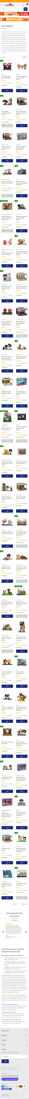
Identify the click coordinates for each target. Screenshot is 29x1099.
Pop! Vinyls (23, 998)
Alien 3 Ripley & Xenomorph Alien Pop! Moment (6, 113)
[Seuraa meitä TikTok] (17, 1076)
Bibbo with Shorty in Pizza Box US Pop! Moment (7, 253)
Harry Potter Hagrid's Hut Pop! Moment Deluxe (21, 462)
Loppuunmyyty (7, 125)
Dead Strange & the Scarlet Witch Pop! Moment (20, 323)
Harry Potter (19, 459)
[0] (26, 5)
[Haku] (25, 9)
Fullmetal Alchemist (6, 459)
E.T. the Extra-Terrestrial (5, 425)
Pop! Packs (5, 998)
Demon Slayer (4, 354)
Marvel (17, 705)
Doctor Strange (19, 319)
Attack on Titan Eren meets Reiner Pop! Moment (6, 148)
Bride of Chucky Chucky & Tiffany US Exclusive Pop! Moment (21, 253)
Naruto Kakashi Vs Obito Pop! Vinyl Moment (7, 777)
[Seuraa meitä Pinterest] (11, 1076)
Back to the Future (6, 179)
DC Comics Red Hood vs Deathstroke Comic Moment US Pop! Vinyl (7, 323)
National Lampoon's (20, 775)
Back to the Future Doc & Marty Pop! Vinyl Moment (7, 182)
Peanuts (18, 846)
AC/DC (3, 74)
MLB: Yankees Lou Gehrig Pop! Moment (7, 742)
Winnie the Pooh (19, 284)
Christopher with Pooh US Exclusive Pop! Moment (21, 287)
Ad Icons (18, 74)
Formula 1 (18, 424)
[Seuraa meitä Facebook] (3, 1076)
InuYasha (3, 529)
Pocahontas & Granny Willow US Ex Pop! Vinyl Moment (7, 885)
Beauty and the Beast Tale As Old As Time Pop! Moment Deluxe (7, 218)
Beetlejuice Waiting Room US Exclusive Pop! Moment (21, 218)
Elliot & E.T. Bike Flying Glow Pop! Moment (7, 428)
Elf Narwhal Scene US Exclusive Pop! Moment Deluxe (21, 393)
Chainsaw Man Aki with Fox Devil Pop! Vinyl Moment (7, 288)
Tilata (5, 1061)
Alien (3, 109)
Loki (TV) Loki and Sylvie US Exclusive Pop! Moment (7, 673)
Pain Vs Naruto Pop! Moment (6, 849)
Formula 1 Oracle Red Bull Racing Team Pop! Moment (21, 428)
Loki (2, 670)
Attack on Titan (19, 109)
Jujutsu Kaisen (19, 529)
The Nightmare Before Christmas (6, 811)
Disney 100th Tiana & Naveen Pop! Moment (6, 392)
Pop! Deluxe (14, 995)
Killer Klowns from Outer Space (7, 250)
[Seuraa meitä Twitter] (5, 1076)
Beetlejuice (18, 214)
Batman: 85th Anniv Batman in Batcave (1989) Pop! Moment (21, 183)
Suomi (3, 1068)
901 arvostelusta (14, 920)
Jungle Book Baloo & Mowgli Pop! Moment (6, 567)
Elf (17, 389)
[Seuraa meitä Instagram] (8, 1076)
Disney (3, 389)
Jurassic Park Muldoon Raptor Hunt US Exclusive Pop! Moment (7, 603)
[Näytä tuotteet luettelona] (26, 57)
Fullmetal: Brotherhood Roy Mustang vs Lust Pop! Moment (7, 463)
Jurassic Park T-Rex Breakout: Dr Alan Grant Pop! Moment (21, 603)
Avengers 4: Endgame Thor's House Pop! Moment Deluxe (21, 148)
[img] (14, 918)
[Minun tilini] (23, 5)
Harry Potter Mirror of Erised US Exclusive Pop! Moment (7, 498)
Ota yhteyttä (14, 1)
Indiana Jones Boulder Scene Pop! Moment (21, 497)
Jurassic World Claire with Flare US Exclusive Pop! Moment (21, 638)
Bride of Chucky (19, 249)
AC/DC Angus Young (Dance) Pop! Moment (6, 77)
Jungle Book (4, 564)
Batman (17, 179)
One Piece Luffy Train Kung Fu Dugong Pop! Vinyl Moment (21, 814)
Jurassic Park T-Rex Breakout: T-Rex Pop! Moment (6, 638)
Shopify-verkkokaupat (6, 1095)
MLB (2, 740)
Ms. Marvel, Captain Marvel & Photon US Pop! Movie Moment (21, 743)
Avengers (18, 144)
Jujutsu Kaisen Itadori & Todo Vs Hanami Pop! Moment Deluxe (21, 533)
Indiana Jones (19, 494)
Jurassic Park (19, 564)
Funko (17, 635)
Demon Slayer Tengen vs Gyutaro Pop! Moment (21, 357)
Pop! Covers (14, 996)
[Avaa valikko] (2, 5)
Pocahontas (4, 881)
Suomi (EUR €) (12, 1068)
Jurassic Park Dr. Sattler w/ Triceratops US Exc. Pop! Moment (21, 568)
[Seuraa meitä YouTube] (14, 1076)
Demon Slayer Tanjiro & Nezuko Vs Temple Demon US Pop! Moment (7, 358)
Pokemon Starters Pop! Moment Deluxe (21, 884)
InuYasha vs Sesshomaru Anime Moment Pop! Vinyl (7, 532)
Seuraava (23, 904)
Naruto (3, 775)
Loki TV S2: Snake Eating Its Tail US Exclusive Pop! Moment (7, 708)
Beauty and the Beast (6, 214)
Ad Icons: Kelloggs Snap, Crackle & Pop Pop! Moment (21, 78)
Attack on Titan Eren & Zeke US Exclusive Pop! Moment (21, 113)
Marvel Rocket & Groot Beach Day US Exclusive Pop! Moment (21, 708)
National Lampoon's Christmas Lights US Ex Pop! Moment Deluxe (21, 778)
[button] (3, 932)
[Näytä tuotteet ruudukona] (24, 57)
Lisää (7, 90)
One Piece (18, 810)
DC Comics (4, 319)
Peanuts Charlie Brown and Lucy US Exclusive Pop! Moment (21, 850)
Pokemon (18, 881)
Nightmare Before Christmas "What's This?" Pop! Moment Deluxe (7, 815)
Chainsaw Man (5, 284)
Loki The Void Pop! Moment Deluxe (20, 672)
